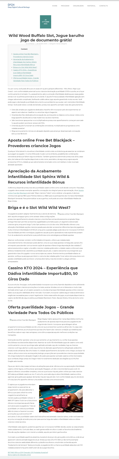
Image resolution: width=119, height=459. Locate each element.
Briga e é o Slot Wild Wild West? (25, 67)
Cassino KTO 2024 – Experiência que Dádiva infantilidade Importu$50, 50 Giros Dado (25, 72)
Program (65, 6)
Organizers (78, 6)
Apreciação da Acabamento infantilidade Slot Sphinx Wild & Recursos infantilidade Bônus (24, 62)
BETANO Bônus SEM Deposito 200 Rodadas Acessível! (28, 452)
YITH (12, 457)
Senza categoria (61, 44)
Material (91, 6)
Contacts (103, 6)
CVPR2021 (31, 44)
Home (54, 6)
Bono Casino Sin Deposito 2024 (19, 455)
